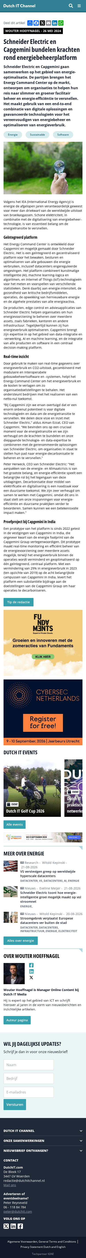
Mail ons (10, 1185)
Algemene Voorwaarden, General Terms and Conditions (42, 1241)
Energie (13, 134)
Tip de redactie (18, 602)
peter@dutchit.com (18, 1211)
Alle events (14, 824)
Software (63, 134)
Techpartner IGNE (43, 1254)
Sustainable (37, 134)
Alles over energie (20, 940)
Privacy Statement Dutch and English (43, 1247)
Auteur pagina (17, 1020)
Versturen (14, 1104)
